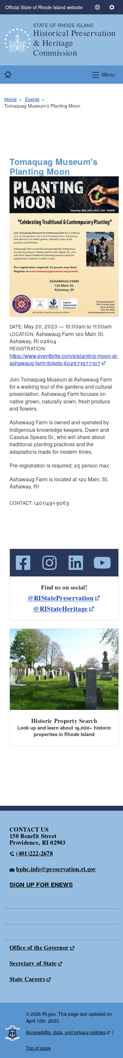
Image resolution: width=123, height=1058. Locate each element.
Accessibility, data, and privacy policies (66, 1032)
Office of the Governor (39, 947)
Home (10, 99)
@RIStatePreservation (60, 598)
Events (32, 99)
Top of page (38, 1048)
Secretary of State (33, 963)
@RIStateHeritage (60, 608)
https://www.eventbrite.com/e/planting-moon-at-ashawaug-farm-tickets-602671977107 (64, 359)
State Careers (27, 979)
